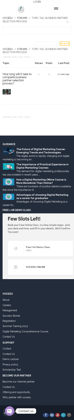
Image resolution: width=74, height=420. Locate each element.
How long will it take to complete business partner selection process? (17, 78)
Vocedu (8, 49)
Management (10, 310)
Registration (9, 321)
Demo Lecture (11, 359)
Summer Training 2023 (15, 326)
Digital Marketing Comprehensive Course (25, 331)
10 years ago (63, 74)
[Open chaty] (9, 411)
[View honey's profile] (7, 93)
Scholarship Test (12, 369)
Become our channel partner (19, 381)
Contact (7, 348)
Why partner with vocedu (17, 397)
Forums (22, 49)
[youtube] (57, 415)
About (6, 299)
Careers (7, 305)
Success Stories (11, 315)
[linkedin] (52, 415)
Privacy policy (10, 364)
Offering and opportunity (16, 392)
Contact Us (9, 336)
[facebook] (46, 415)
